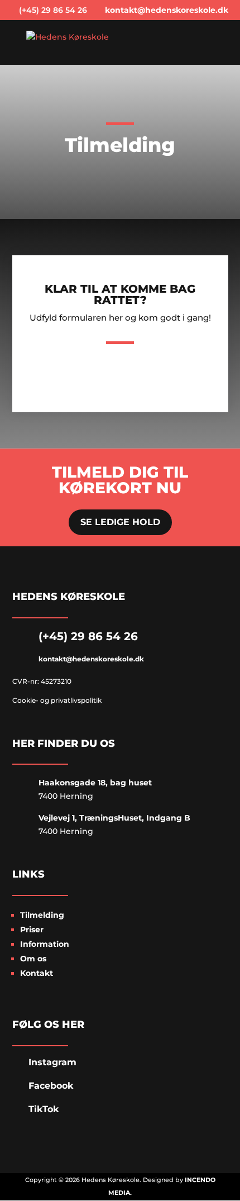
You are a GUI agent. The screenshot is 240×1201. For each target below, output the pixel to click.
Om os (33, 959)
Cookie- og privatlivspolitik (57, 700)
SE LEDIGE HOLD (120, 522)
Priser (32, 929)
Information (44, 944)
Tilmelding (42, 915)
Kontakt (36, 973)
